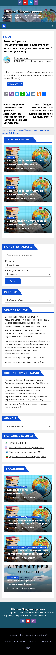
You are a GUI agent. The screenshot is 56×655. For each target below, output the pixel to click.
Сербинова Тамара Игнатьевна (20, 380)
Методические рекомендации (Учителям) (24, 517)
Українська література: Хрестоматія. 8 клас (25, 362)
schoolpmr (22, 58)
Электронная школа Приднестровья (26, 447)
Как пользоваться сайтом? (33, 635)
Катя (7, 404)
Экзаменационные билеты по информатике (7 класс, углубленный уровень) (25, 194)
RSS (28, 648)
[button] (52, 26)
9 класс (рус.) (13, 577)
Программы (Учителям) (17, 486)
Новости (46, 641)
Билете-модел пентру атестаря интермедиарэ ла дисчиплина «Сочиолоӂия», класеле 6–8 (26, 224)
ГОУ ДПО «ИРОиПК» (18, 443)
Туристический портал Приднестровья (27, 457)
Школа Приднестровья (23, 11)
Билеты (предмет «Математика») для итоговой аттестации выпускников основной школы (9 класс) (41, 110)
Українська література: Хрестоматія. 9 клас (25, 357)
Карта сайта (11, 641)
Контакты (34, 641)
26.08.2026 (14, 498)
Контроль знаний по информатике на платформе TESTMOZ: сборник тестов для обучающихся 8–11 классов (25, 333)
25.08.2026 (14, 588)
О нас (23, 641)
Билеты (7, 37)
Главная (13, 635)
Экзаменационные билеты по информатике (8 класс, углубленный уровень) (25, 164)
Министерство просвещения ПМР (25, 452)
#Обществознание (42, 61)
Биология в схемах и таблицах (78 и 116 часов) (27, 383)
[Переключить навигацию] (28, 26)
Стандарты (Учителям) (37, 547)
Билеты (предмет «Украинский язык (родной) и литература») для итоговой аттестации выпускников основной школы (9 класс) (15, 113)
